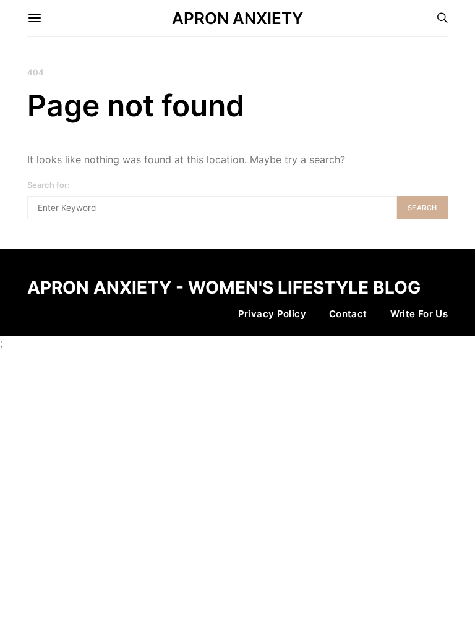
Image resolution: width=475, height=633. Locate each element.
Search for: (48, 185)
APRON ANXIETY (237, 18)
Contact (348, 314)
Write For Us (419, 314)
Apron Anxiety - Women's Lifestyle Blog (224, 287)
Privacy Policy (272, 314)
